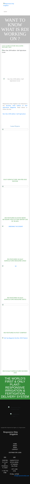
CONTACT (15, 449)
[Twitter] (17, 439)
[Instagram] (13, 439)
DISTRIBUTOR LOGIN (15, 452)
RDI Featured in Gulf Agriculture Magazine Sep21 (15, 298)
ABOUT (15, 445)
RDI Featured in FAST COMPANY (15, 332)
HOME (15, 444)
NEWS (15, 447)
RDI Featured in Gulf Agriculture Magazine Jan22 (15, 260)
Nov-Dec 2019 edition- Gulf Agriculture (14, 114)
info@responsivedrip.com (21, 475)
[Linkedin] (21, 439)
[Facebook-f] (9, 439)
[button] (16, 118)
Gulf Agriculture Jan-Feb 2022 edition (15, 180)
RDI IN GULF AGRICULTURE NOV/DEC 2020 (15, 372)
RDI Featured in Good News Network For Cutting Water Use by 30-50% (15, 219)
